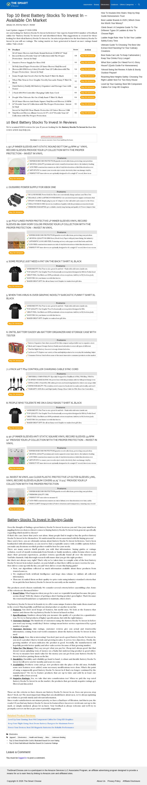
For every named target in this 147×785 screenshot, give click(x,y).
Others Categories (127, 4)
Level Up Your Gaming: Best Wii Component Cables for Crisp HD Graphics (40, 719)
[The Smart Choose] (17, 4)
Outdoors (114, 4)
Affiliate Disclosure (131, 781)
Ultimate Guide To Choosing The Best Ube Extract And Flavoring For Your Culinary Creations (120, 48)
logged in (22, 758)
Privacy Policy (114, 781)
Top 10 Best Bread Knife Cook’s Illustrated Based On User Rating (34, 740)
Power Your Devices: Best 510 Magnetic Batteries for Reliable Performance (41, 727)
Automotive (87, 4)
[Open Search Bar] (139, 4)
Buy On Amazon (87, 56)
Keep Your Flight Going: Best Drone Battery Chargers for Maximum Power (41, 723)
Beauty (96, 4)
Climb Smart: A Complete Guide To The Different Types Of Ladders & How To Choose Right (119, 30)
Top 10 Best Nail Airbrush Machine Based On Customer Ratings (33, 743)
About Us (101, 781)
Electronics (105, 4)
